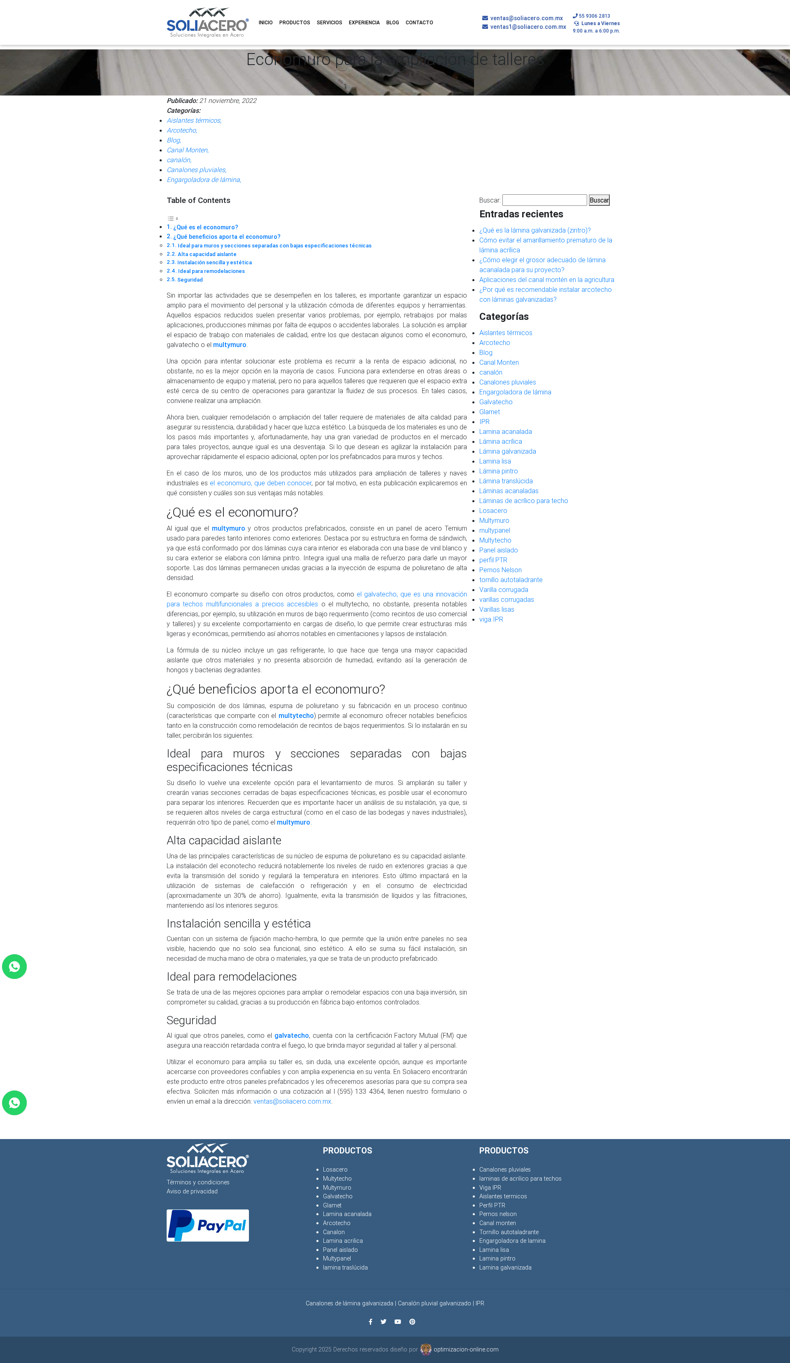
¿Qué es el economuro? (205, 227)
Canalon (334, 1232)
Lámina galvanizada (507, 451)
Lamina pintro (497, 1258)
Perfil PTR (492, 1205)
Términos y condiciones (198, 1182)
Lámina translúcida (506, 481)
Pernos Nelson (500, 570)
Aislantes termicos (503, 1196)
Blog (486, 352)
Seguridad (190, 279)
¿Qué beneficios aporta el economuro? (227, 236)
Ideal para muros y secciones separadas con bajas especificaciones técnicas (275, 245)
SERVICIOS (329, 22)
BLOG (392, 22)
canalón (490, 372)
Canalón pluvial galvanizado (434, 1303)
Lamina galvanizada (505, 1267)
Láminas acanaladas (509, 491)
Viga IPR (490, 1187)
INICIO (266, 22)
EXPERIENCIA (364, 22)
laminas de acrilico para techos (520, 1178)
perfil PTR (493, 560)
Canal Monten (499, 362)
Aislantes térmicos (505, 333)
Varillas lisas (496, 609)
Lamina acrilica (343, 1240)
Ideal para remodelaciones (211, 271)
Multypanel (337, 1258)
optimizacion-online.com (465, 1349)
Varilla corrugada (503, 589)
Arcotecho (494, 342)
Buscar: (490, 200)
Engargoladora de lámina (515, 392)
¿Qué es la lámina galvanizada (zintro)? (535, 230)
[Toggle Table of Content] (173, 218)
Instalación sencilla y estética (214, 262)
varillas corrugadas (506, 599)
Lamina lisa (495, 461)
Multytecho (495, 540)
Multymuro (494, 520)
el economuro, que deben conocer (260, 483)
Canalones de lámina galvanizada (349, 1303)
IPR (484, 421)
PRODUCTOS (294, 22)
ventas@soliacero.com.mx (292, 1101)
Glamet (489, 412)
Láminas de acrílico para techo (523, 500)
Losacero (493, 510)
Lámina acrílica (500, 441)
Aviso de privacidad (192, 1191)
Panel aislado (498, 550)
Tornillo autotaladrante (509, 1232)
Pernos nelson (498, 1214)
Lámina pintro (498, 471)
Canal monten (497, 1223)
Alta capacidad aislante (207, 254)
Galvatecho (496, 402)
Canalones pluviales (507, 382)
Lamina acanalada (505, 431)
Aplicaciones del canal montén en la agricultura (546, 279)
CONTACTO (419, 22)
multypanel (494, 530)
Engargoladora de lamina (512, 1240)
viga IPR (491, 619)
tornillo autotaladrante (511, 579)
